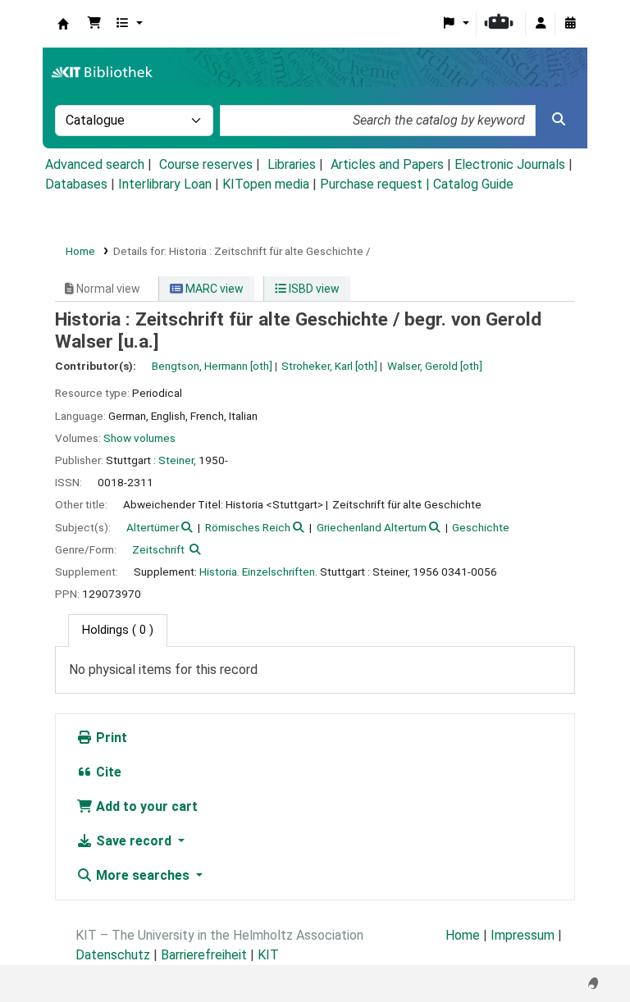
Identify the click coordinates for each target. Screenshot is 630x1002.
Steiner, (177, 460)
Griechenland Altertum (372, 527)
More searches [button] (143, 875)
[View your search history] (570, 23)
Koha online (63, 24)
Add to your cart (145, 806)
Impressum (523, 935)
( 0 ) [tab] (117, 630)
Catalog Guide (473, 184)
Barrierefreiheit (204, 955)
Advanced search (94, 164)
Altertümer (152, 527)
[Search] (558, 119)
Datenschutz (112, 955)
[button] (94, 23)
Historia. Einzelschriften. (258, 571)
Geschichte (480, 527)
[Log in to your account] (541, 23)
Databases (76, 184)
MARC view (213, 288)
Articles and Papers (387, 164)
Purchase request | (376, 184)
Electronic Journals (509, 164)
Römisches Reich (247, 527)
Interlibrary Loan (165, 184)
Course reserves (206, 164)
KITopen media (265, 184)
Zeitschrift (158, 549)
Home (80, 250)
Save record (134, 841)
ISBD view (313, 288)
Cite (107, 772)
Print (110, 737)
